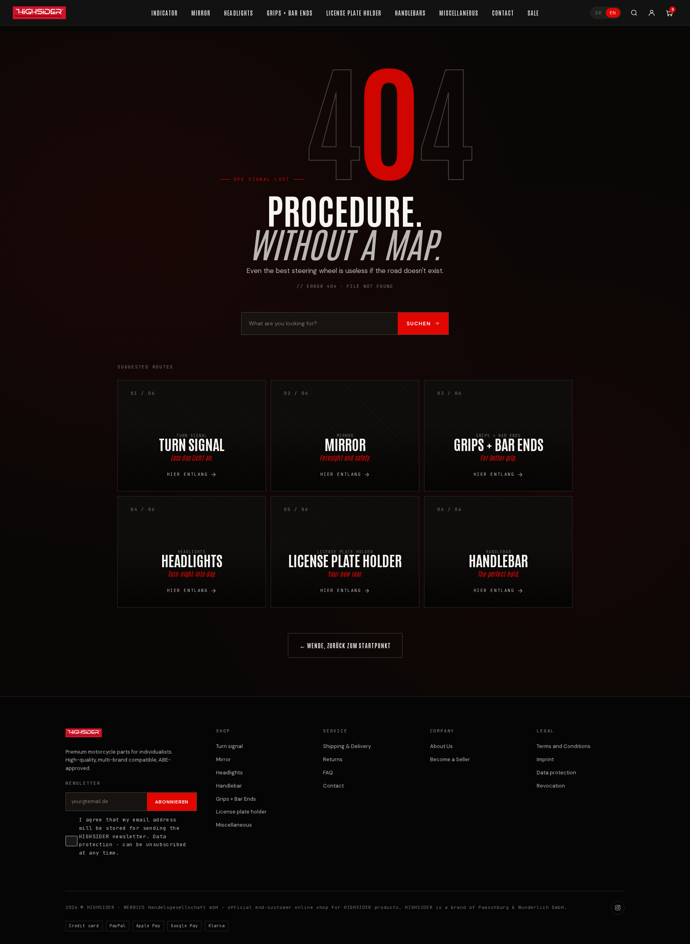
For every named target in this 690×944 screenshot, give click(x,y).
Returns (333, 759)
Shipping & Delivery (347, 746)
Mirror (223, 759)
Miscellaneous (234, 824)
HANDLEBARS (410, 12)
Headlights (229, 772)
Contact (333, 785)
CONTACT (503, 12)
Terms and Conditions (564, 746)
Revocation (551, 785)
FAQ (328, 772)
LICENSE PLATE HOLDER (353, 12)
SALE (533, 12)
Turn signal (229, 746)
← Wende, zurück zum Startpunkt (345, 645)
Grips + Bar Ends (236, 799)
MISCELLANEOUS (458, 12)
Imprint (545, 759)
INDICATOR (164, 12)
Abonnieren (172, 802)
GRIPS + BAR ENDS (290, 12)
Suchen (418, 323)
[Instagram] (618, 907)
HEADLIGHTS (238, 12)
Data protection (556, 772)
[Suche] (634, 13)
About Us (441, 746)
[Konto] (652, 13)
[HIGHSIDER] (39, 12)
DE (598, 13)
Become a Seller (450, 759)
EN (613, 13)
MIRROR (200, 12)
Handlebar (229, 785)
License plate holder (241, 811)
